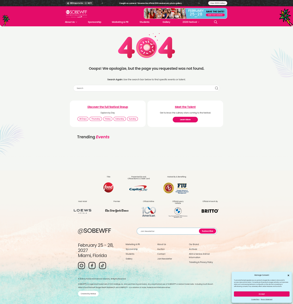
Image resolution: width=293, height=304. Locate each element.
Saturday (119, 118)
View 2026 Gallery (217, 3)
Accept (262, 294)
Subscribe (207, 231)
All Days (83, 118)
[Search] (216, 22)
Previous (102, 3)
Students (144, 22)
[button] (288, 275)
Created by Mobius (88, 293)
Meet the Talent (185, 107)
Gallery (166, 22)
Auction (161, 249)
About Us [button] (70, 22)
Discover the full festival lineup (107, 107)
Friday (108, 118)
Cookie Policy (255, 299)
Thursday (95, 118)
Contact (161, 253)
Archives (193, 249)
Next (199, 3)
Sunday (132, 118)
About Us (161, 244)
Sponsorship (94, 22)
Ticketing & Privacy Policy (201, 262)
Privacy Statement (266, 299)
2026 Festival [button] (190, 22)
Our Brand (194, 244)
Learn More (185, 119)
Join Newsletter (164, 258)
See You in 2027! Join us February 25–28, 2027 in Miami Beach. (151, 3)
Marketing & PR (120, 22)
